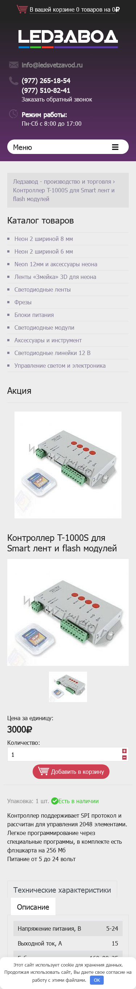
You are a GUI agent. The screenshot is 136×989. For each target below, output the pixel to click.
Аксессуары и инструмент (48, 340)
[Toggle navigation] (115, 147)
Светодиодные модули (44, 327)
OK (97, 980)
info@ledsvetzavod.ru (52, 64)
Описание (33, 906)
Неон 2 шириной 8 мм (44, 238)
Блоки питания (34, 314)
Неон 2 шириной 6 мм (44, 251)
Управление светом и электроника (60, 365)
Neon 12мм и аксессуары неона (56, 264)
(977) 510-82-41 (46, 90)
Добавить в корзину (76, 771)
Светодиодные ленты (43, 289)
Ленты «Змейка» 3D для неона (55, 276)
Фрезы (23, 302)
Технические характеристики (62, 889)
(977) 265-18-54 (46, 80)
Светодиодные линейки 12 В (52, 352)
